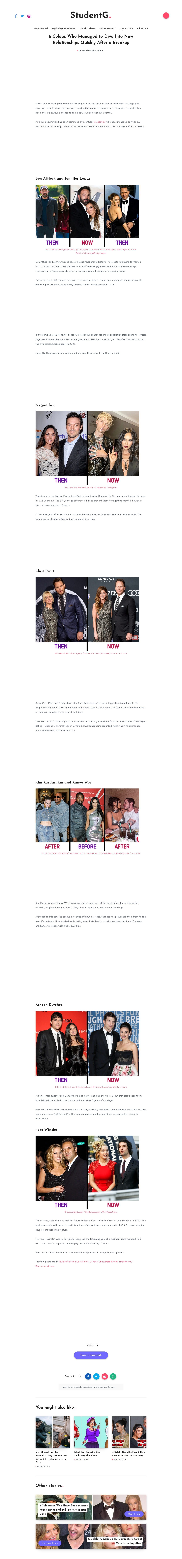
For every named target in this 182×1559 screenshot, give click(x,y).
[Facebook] (15, 16)
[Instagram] (29, 16)
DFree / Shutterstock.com (104, 1261)
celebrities (100, 121)
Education (142, 29)
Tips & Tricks (126, 29)
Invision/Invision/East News (74, 1261)
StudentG (90, 16)
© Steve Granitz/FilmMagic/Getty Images (108, 249)
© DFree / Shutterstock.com (114, 653)
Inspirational (41, 29)
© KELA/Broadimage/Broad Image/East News (67, 249)
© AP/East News (109, 1212)
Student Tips (93, 1345)
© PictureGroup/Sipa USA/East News (110, 1087)
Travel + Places (87, 29)
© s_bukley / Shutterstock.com (79, 487)
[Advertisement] (91, 79)
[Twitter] (22, 16)
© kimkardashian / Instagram (127, 853)
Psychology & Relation (64, 29)
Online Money (106, 29)
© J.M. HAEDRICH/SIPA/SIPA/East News (60, 853)
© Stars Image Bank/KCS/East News (96, 853)
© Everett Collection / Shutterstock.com (73, 1087)
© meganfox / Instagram (105, 487)
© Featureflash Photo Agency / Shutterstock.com (77, 653)
